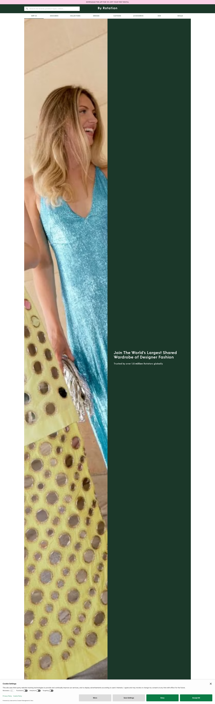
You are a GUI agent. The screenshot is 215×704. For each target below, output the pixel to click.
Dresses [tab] (96, 16)
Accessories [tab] (138, 16)
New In (34, 16)
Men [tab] (159, 16)
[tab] (34, 16)
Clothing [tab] (117, 16)
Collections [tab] (75, 16)
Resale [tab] (180, 16)
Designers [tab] (54, 16)
